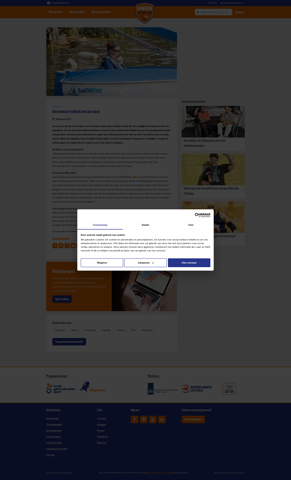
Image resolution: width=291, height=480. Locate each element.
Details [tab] (145, 225)
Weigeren (102, 262)
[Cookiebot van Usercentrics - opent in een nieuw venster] (197, 215)
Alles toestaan (189, 262)
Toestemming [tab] (100, 225)
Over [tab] (191, 225)
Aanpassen (144, 262)
